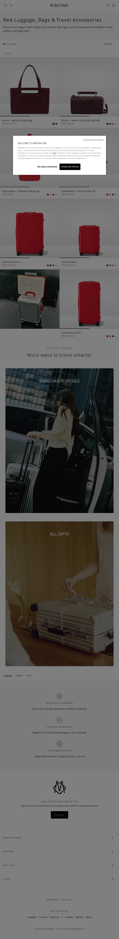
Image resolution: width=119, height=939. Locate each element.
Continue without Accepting (93, 139)
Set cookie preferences (47, 166)
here (54, 153)
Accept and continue (70, 166)
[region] (59, 155)
